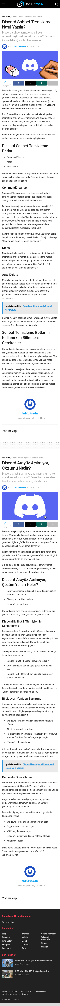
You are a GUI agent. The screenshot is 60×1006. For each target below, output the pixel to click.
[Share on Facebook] (18, 83)
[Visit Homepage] (30, 4)
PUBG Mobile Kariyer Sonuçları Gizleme (33, 960)
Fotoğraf (6, 944)
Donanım (6, 937)
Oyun (24, 948)
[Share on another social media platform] (52, 83)
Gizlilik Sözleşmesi (9, 994)
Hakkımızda (26, 991)
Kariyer (5, 991)
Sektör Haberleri (48, 934)
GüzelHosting (8, 922)
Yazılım (44, 947)
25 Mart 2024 (35, 46)
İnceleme (6, 948)
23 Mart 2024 (35, 488)
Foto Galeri (7, 941)
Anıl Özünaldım (19, 46)
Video (44, 943)
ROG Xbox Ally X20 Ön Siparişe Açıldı (32, 971)
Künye (14, 991)
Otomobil (26, 944)
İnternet (25, 934)
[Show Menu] (3, 4)
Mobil (24, 941)
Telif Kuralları (40, 991)
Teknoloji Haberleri (45, 938)
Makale (25, 937)
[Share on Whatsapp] (41, 83)
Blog (4, 934)
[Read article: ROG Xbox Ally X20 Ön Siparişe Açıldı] (7, 974)
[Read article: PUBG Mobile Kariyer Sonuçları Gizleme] (7, 963)
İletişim (25, 994)
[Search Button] (56, 4)
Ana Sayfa (6, 17)
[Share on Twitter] (30, 83)
